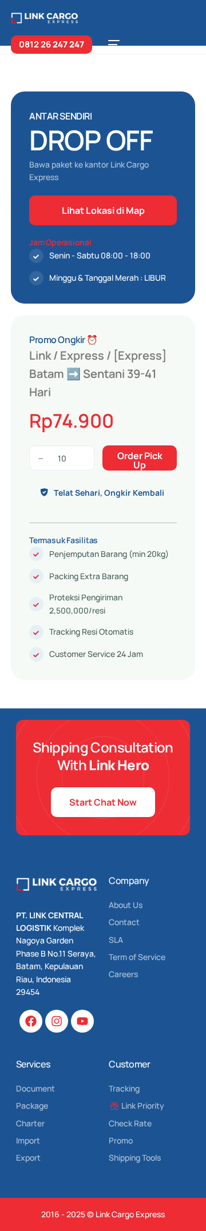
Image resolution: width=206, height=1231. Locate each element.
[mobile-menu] (112, 45)
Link (40, 355)
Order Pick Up (140, 460)
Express (82, 355)
